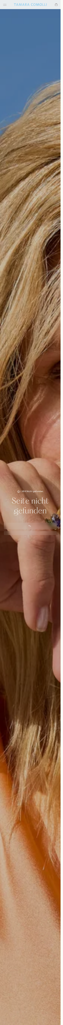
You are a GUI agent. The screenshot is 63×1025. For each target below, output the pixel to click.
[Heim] (30, 4)
